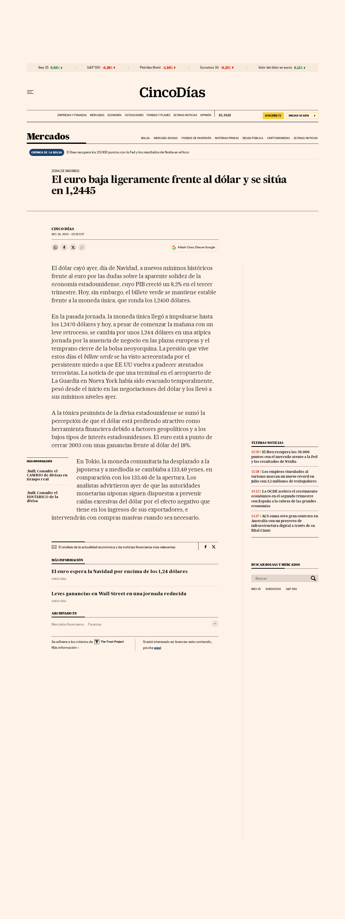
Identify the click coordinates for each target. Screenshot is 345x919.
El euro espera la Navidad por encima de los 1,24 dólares (120, 572)
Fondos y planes (158, 115)
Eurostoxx (273, 589)
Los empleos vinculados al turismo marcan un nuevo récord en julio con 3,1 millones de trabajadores (284, 476)
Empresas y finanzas (72, 115)
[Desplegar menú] (30, 92)
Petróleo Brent (150, 67)
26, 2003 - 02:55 (68, 234)
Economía (114, 115)
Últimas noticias (185, 115)
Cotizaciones (134, 115)
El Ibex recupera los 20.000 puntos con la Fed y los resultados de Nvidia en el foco (128, 152)
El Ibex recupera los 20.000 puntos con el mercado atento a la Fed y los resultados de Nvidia (284, 457)
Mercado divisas (166, 138)
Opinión (205, 115)
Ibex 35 (43, 67)
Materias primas (227, 138)
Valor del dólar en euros (275, 67)
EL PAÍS (222, 113)
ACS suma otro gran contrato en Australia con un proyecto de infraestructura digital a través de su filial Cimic (284, 523)
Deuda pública (252, 138)
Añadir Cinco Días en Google (196, 247)
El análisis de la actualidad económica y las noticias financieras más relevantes (117, 547)
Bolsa (145, 138)
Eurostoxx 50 (209, 67)
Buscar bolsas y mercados (275, 564)
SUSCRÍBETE (273, 115)
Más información (64, 647)
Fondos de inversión (196, 138)
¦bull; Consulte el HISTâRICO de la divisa (42, 497)
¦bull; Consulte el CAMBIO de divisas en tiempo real (47, 475)
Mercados (97, 115)
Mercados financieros (68, 624)
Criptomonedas (278, 138)
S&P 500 (93, 67)
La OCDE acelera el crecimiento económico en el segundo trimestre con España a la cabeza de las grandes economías (284, 498)
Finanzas (94, 624)
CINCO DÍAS (63, 229)
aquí (157, 647)
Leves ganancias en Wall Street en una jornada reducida (119, 594)
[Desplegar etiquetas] (215, 623)
